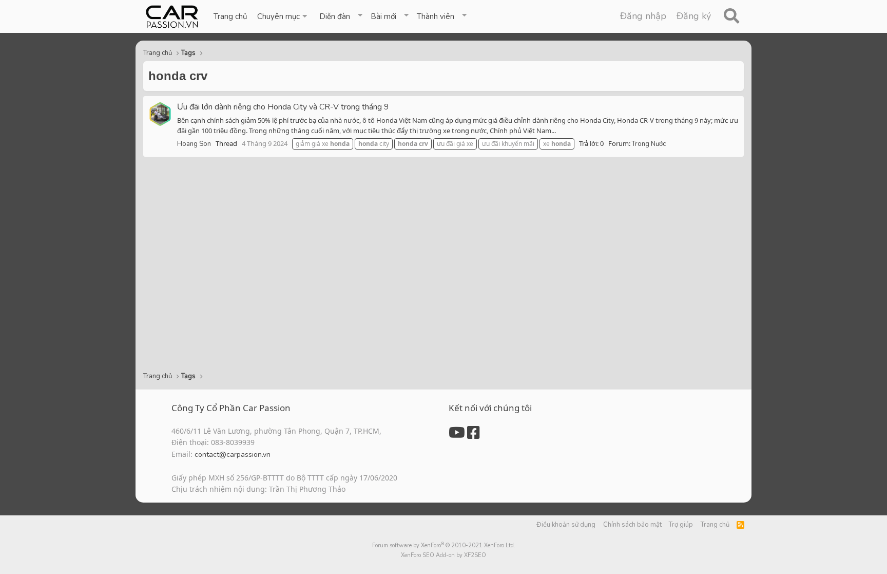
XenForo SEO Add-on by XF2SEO (443, 555)
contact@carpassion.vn (233, 454)
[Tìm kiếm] (731, 16)
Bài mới (383, 16)
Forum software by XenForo (443, 545)
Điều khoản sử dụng (565, 524)
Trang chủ (230, 16)
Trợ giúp (681, 524)
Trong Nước (649, 144)
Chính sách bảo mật (632, 524)
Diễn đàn (334, 16)
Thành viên (435, 16)
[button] (283, 16)
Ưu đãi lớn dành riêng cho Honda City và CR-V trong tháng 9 (283, 107)
